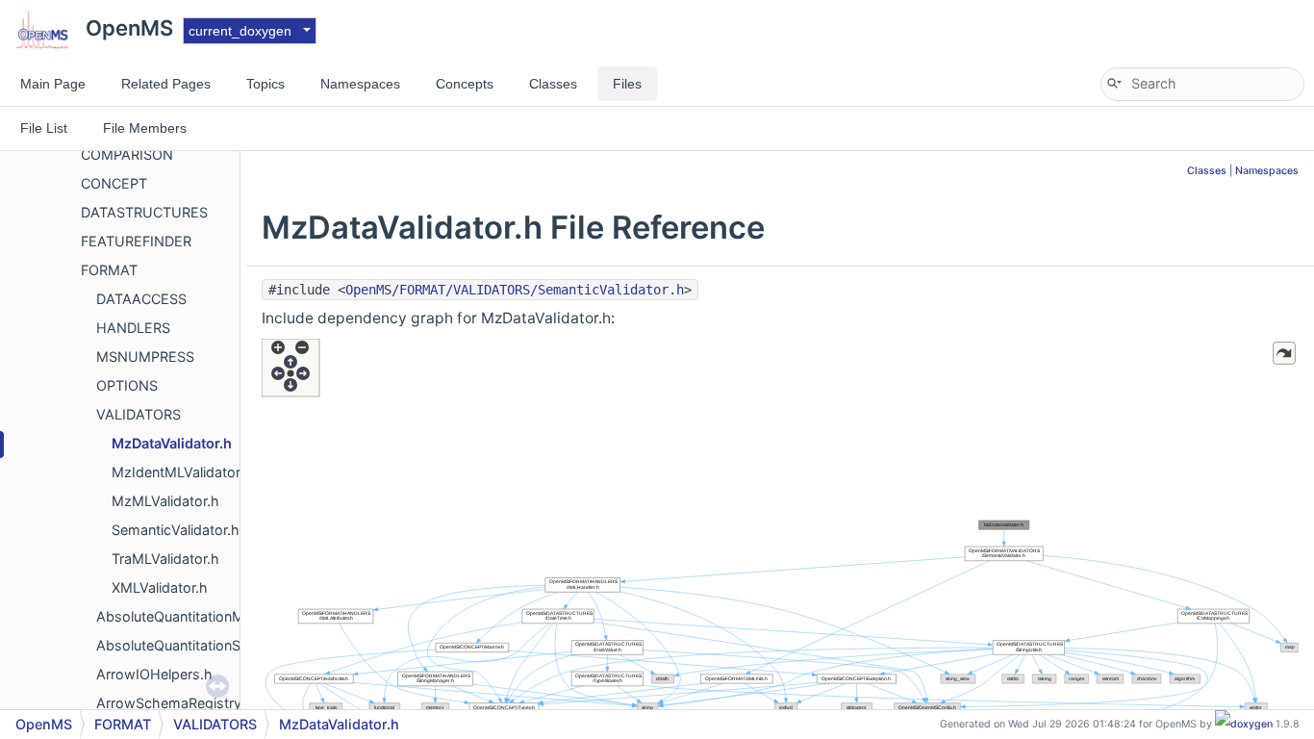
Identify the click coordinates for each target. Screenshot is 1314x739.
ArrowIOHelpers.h (154, 674)
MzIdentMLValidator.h (182, 472)
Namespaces (1267, 171)
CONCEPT (114, 183)
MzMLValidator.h (165, 501)
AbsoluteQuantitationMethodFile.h (206, 616)
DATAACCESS (141, 299)
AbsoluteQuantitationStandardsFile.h (214, 645)
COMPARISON (127, 154)
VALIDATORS (138, 414)
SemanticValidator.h (176, 530)
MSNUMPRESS (145, 356)
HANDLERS (133, 327)
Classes (1206, 171)
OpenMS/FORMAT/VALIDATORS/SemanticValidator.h (514, 289)
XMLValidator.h (160, 587)
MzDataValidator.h (172, 443)
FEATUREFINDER (136, 241)
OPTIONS (127, 385)
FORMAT (109, 270)
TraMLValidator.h (165, 558)
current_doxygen (240, 30)
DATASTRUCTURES (144, 212)
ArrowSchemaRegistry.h (175, 703)
